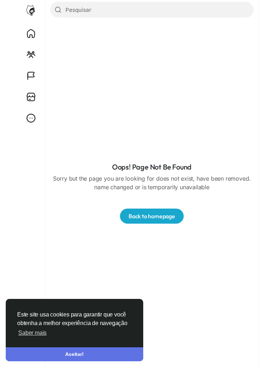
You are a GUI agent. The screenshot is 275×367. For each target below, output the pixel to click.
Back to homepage (152, 216)
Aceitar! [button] (74, 354)
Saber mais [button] (32, 333)
